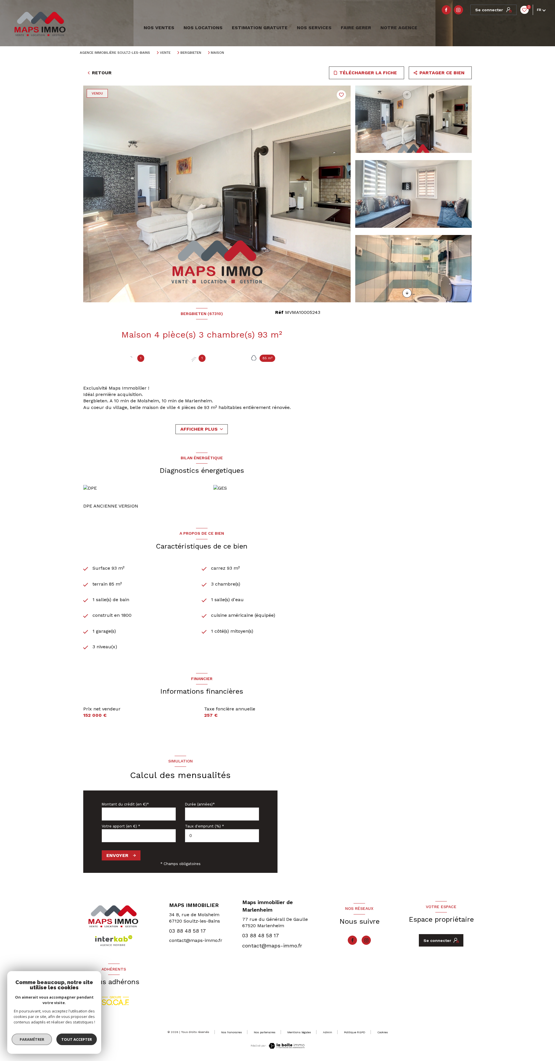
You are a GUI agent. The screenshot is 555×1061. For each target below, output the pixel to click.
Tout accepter (76, 1039)
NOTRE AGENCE (398, 27)
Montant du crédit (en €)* (125, 804)
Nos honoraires (231, 1032)
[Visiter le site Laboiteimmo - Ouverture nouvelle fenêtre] (285, 1045)
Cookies (382, 1032)
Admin (327, 1032)
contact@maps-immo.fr (195, 940)
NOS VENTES (158, 27)
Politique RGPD (354, 1032)
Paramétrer (32, 1039)
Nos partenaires (264, 1032)
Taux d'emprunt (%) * (204, 826)
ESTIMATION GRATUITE (260, 27)
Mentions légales (299, 1032)
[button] (407, 293)
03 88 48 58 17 (187, 931)
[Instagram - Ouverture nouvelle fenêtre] (458, 9)
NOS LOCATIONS (203, 27)
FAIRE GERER (356, 27)
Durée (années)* (200, 804)
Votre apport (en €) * (121, 826)
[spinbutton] (222, 835)
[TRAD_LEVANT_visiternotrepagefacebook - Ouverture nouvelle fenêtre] (446, 9)
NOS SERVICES (314, 27)
